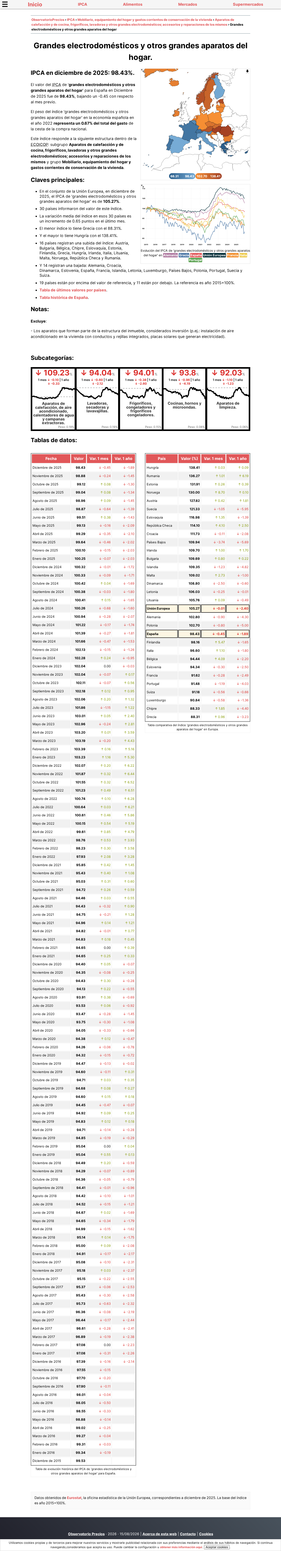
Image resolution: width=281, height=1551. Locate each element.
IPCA (82, 4)
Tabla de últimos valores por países (73, 290)
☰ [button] (5, 4)
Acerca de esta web (159, 1534)
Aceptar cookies (217, 1547)
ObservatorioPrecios (47, 20)
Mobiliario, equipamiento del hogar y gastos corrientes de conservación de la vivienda (144, 20)
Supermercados (248, 4)
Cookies (206, 1534)
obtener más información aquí (181, 1547)
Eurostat (74, 1498)
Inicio (35, 4)
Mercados (187, 4)
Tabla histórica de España (64, 297)
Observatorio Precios (86, 1534)
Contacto (188, 1534)
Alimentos (132, 4)
